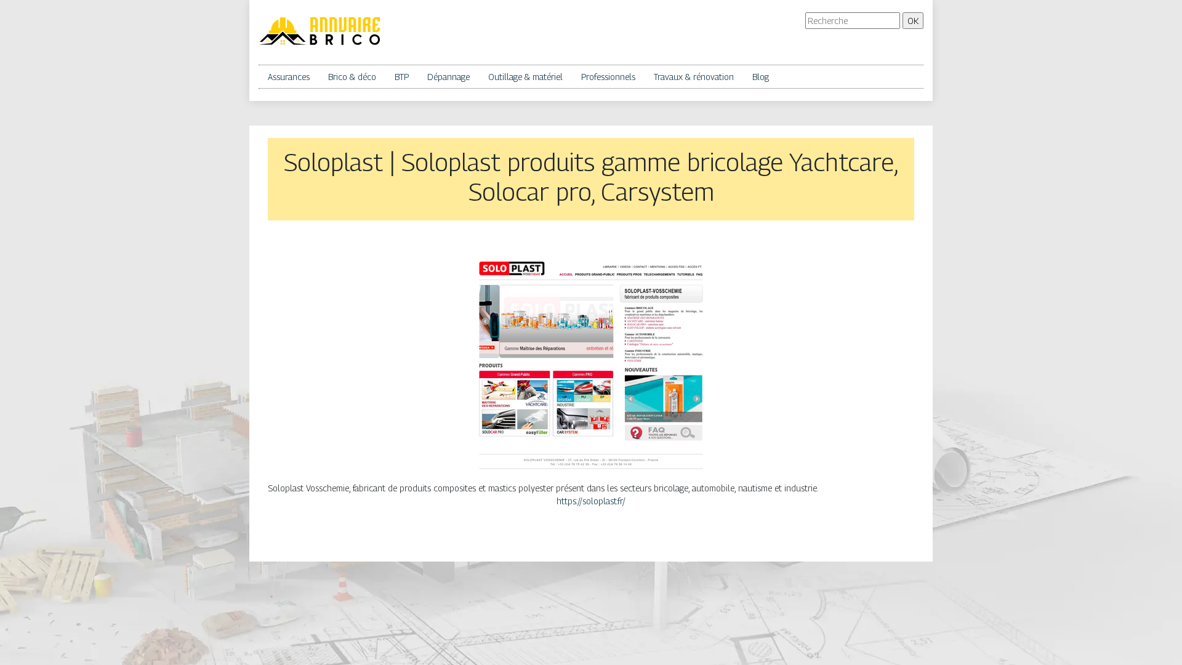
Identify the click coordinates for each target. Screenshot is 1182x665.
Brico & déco (352, 76)
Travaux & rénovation (694, 76)
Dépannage (448, 76)
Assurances (289, 76)
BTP (402, 76)
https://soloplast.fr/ (591, 501)
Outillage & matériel (525, 76)
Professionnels (608, 76)
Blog (760, 76)
